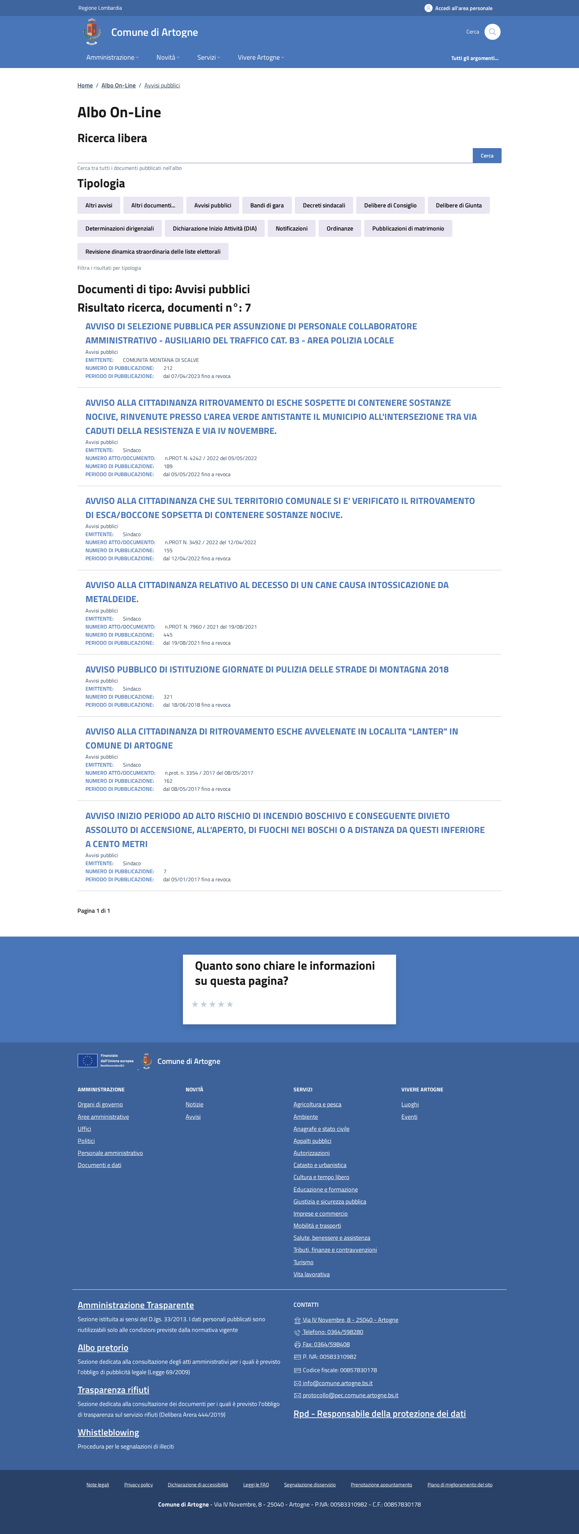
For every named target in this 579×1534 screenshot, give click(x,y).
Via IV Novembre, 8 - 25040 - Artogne (381, 1319)
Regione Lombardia (100, 7)
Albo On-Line (119, 85)
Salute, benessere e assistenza (332, 1237)
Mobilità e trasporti (317, 1225)
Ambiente (306, 1116)
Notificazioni (292, 228)
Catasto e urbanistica (320, 1164)
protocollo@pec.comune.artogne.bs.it (350, 1395)
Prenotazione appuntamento (381, 1484)
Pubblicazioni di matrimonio (408, 228)
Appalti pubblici (312, 1140)
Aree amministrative (103, 1116)
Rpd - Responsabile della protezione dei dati (380, 1413)
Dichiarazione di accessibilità (198, 1484)
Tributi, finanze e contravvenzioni (335, 1249)
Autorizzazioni (312, 1152)
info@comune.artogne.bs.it (337, 1383)
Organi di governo (100, 1104)
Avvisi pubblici (212, 205)
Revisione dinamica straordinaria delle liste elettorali (152, 251)
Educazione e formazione (326, 1189)
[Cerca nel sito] (493, 32)
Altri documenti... (153, 205)
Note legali (97, 1484)
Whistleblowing (108, 1432)
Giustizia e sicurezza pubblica (330, 1201)
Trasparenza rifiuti (113, 1390)
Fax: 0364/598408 (326, 1344)
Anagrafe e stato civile (321, 1128)
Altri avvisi (98, 205)
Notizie (194, 1104)
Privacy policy (138, 1484)
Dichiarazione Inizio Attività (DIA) (215, 228)
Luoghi (410, 1104)
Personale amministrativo (110, 1152)
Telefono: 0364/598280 (332, 1331)
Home (85, 85)
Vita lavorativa (312, 1274)
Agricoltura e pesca (317, 1104)
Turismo (304, 1262)
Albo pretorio (103, 1347)
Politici (86, 1140)
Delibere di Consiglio (390, 205)
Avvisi (193, 1116)
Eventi (409, 1116)
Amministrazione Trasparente (136, 1305)
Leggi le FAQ (256, 1484)
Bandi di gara (267, 205)
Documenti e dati (99, 1164)
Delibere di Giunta (459, 205)
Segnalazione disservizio (310, 1484)
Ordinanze (340, 228)
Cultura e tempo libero (321, 1176)
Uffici (84, 1128)
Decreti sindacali (324, 205)
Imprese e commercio (321, 1213)
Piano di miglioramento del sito (460, 1484)
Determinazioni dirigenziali (119, 228)
